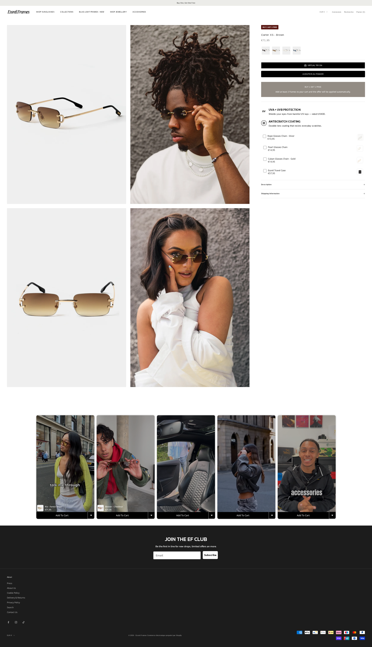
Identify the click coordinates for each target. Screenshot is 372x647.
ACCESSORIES (139, 12)
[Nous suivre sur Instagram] (16, 622)
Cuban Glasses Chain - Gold (281, 159)
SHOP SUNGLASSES (45, 12)
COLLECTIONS (66, 12)
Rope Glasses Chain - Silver (281, 136)
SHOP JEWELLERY (118, 12)
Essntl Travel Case (277, 170)
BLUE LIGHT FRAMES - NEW (91, 12)
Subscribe (210, 555)
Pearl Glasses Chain (277, 147)
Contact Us (12, 612)
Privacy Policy (13, 602)
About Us (11, 588)
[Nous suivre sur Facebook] (8, 622)
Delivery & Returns (16, 597)
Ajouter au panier (313, 74)
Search (10, 607)
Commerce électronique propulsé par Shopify (164, 635)
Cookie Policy (13, 592)
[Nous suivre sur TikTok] (23, 622)
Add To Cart (62, 515)
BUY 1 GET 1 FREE (270, 27)
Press (9, 583)
